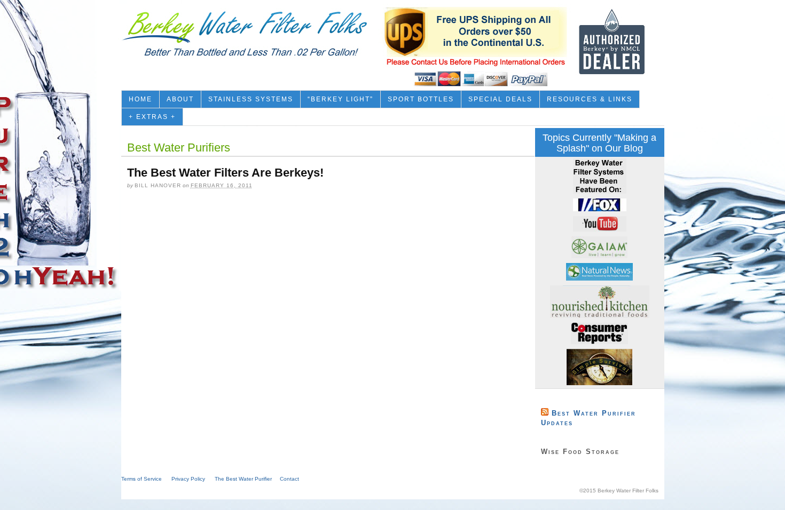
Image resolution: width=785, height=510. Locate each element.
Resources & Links (589, 99)
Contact (289, 479)
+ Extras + (152, 117)
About (180, 99)
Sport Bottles (421, 99)
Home (140, 99)
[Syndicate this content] (544, 413)
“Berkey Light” (340, 99)
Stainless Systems (250, 99)
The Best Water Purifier (243, 479)
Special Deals (500, 99)
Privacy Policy (188, 479)
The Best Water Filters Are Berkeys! (225, 172)
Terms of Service (141, 479)
